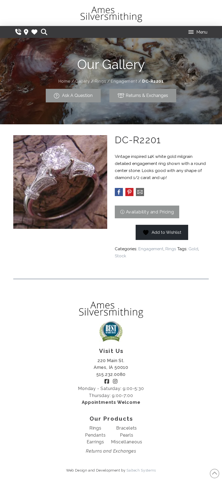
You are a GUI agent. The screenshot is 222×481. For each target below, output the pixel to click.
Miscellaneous (126, 441)
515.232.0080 (111, 374)
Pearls (126, 435)
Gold (193, 248)
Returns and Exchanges (111, 451)
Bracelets (126, 428)
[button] (44, 32)
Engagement (124, 81)
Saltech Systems (141, 470)
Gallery (82, 81)
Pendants (95, 435)
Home (64, 81)
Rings (100, 81)
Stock (120, 255)
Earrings (95, 441)
